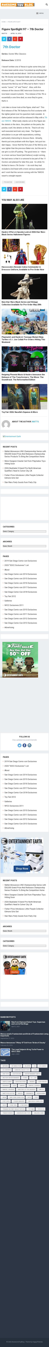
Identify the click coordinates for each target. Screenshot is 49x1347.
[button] (40, 13)
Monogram (41, 1093)
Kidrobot (6, 1085)
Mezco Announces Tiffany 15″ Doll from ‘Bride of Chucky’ (23, 1043)
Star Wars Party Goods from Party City (20, 482)
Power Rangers (19, 1101)
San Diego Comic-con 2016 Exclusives (21, 583)
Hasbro (32, 1081)
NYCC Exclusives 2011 (14, 605)
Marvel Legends (34, 1085)
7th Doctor (11, 47)
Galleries (8, 601)
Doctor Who (20, 182)
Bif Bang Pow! (16, 1066)
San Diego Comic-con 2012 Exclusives (21, 618)
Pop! (36, 1097)
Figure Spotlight (14, 22)
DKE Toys (6, 1074)
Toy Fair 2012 (10, 596)
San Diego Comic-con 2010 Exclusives (21, 610)
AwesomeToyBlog (18, 1342)
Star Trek (13, 1105)
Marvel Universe (8, 1089)
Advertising (9, 627)
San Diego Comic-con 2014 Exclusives (21, 574)
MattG (4, 33)
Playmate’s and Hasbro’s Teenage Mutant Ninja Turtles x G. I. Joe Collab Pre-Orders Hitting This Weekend (23, 339)
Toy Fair (31, 1109)
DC (35, 1066)
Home (4, 22)
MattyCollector (8, 1093)
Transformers (8, 1113)
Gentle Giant (7, 1081)
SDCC (4, 1105)
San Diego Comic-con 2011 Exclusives (21, 614)
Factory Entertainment (11, 1078)
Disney (35, 1070)
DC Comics (43, 1066)
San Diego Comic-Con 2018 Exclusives (21, 592)
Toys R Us (41, 1109)
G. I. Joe (33, 1078)
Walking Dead (39, 1113)
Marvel (22, 1085)
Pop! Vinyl (6, 1101)
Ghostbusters (20, 1081)
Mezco (20, 1093)
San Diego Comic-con (35, 1101)
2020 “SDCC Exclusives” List (17, 565)
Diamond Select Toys (22, 1070)
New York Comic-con (17, 1097)
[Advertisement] (24, 708)
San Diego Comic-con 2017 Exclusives (21, 587)
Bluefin (27, 1066)
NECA (4, 1097)
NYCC (29, 1097)
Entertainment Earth (32, 1074)
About (7, 570)
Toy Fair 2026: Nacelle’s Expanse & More (20, 412)
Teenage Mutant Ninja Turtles (14, 1109)
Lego (14, 1085)
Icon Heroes (42, 1081)
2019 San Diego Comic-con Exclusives (21, 561)
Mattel (41, 1089)
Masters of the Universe (26, 1089)
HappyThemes (38, 1342)
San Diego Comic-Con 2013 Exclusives (21, 623)
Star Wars (24, 1105)
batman (5, 1066)
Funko (25, 1078)
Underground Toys (23, 1113)
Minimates (29, 1093)
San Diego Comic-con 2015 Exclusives (21, 578)
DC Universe (7, 1070)
